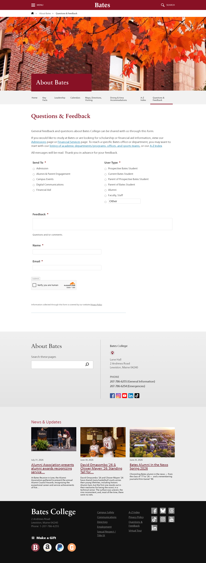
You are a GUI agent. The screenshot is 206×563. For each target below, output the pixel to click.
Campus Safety (105, 512)
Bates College (53, 511)
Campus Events (45, 179)
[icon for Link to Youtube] (124, 395)
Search (170, 5)
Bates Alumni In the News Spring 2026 (149, 466)
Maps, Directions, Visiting (93, 98)
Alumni (112, 189)
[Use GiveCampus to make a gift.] (72, 547)
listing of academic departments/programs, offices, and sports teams (95, 145)
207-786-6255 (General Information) (132, 381)
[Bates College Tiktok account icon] (154, 519)
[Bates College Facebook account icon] (154, 511)
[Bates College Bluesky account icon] (163, 511)
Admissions (38, 142)
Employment (104, 526)
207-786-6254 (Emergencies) (127, 386)
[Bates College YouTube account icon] (171, 519)
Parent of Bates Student (121, 184)
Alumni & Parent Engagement (53, 173)
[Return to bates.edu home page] (34, 13)
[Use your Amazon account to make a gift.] (47, 547)
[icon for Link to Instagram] (118, 395)
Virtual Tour (135, 530)
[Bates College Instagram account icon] (163, 519)
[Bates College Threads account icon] (171, 511)
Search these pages (43, 356)
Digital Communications (50, 184)
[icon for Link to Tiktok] (137, 395)
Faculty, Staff (115, 195)
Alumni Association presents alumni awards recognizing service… (52, 468)
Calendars (75, 97)
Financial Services (69, 142)
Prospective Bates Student (123, 168)
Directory (102, 521)
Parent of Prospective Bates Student (128, 179)
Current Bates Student (120, 173)
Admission (42, 168)
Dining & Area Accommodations (118, 98)
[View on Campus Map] (112, 352)
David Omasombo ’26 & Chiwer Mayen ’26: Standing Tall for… (101, 468)
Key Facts (45, 98)
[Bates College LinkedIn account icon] (154, 528)
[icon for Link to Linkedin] (130, 395)
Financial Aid (43, 189)
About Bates (45, 13)
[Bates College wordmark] (102, 5)
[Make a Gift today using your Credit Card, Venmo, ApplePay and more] (35, 547)
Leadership (59, 97)
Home (34, 97)
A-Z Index (143, 98)
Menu (40, 5)
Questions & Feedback (158, 98)
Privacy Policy (96, 305)
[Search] (87, 364)
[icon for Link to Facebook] (112, 395)
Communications (106, 517)
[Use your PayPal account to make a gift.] (59, 547)
